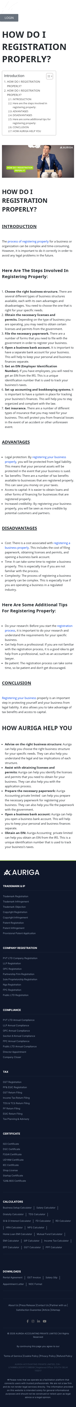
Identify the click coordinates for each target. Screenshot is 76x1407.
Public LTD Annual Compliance (20, 1046)
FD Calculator (43, 1220)
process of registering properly (28, 241)
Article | (47, 1309)
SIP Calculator (31, 1240)
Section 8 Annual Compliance (19, 1035)
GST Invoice (34, 1277)
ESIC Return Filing (12, 1113)
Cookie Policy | (31, 1355)
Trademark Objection (14, 906)
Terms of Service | (13, 1355)
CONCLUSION (21, 127)
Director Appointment (14, 1051)
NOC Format (35, 1284)
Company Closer (12, 1057)
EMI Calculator (11, 1240)
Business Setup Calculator (17, 1207)
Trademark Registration (15, 896)
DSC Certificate (11, 1149)
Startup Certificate (13, 1175)
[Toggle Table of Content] (47, 76)
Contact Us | (43, 1305)
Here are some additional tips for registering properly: (32, 121)
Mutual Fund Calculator (49, 1234)
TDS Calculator (36, 1214)
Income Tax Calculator (56, 1240)
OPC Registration (12, 968)
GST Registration (12, 1082)
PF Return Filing (11, 1108)
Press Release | (28, 1305)
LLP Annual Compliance (16, 1025)
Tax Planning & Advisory (16, 1118)
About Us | (14, 1305)
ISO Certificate (11, 1143)
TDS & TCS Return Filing (16, 1103)
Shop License (10, 1170)
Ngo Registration (12, 984)
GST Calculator (32, 1247)
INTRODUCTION (22, 99)
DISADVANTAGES (22, 115)
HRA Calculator (14, 1227)
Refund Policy (64, 1355)
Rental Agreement (12, 1277)
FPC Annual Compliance (16, 1041)
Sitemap (55, 1309)
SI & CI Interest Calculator (17, 1220)
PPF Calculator (54, 1247)
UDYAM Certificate (13, 1159)
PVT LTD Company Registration (20, 958)
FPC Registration (12, 989)
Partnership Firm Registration (18, 974)
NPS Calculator (35, 1227)
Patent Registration (13, 922)
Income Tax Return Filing (16, 1097)
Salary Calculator (45, 1207)
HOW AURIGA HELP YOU (27, 131)
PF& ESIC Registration (15, 1087)
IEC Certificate (11, 1165)
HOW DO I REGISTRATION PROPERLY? (23, 84)
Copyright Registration (15, 912)
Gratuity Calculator (13, 1214)
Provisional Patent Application (19, 933)
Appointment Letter (13, 1284)
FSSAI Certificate (12, 1154)
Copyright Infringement (15, 917)
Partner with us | (59, 1305)
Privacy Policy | (48, 1355)
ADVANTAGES (20, 111)
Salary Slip (51, 1277)
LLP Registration (12, 963)
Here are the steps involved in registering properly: (30, 105)
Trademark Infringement (16, 901)
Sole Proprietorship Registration (20, 979)
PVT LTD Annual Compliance (18, 1019)
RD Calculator (63, 1220)
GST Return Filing (12, 1092)
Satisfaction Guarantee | (29, 1309)
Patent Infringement (13, 928)
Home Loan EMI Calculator (17, 1234)
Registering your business (19, 698)
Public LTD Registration (15, 995)
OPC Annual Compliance (16, 1030)
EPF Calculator (11, 1247)
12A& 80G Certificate (14, 1180)
